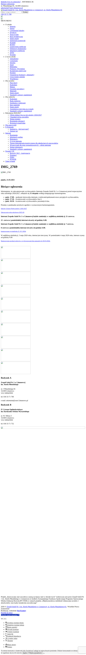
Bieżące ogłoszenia (7, 4)
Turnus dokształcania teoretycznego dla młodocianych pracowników (34, 143)
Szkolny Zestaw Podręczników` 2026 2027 (14, 208)
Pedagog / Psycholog (17, 69)
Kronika (13, 55)
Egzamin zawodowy (17, 89)
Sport (12, 65)
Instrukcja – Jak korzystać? (19, 129)
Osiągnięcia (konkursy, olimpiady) (22, 75)
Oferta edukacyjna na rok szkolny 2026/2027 (26, 115)
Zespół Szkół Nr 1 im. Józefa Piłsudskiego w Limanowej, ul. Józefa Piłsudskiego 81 (37, 607)
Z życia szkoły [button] (10, 57)
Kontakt (13, 43)
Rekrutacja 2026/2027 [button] (13, 113)
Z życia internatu (16, 141)
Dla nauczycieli (10, 125)
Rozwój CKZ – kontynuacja (20, 153)
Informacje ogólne (16, 137)
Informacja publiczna (17, 51)
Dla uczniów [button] (9, 81)
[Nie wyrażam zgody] (44, 653)
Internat (8, 133)
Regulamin (14, 135)
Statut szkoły (14, 39)
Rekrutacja (13, 139)
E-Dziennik (9, 127)
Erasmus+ (13, 155)
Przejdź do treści (7, 613)
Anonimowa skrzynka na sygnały (22, 109)
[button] (6, 21)
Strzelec (12, 63)
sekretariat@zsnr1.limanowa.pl (12, 8)
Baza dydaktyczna (16, 37)
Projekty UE (9, 151)
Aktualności (14, 59)
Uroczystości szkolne (17, 77)
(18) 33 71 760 (6, 14)
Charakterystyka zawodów (19, 117)
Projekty (13, 73)
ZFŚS (12, 53)
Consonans (14, 61)
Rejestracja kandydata (17, 123)
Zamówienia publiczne (18, 47)
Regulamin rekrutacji (17, 121)
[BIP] (2, 16)
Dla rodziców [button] (10, 97)
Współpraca (14, 79)
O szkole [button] (8, 24)
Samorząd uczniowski (17, 41)
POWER (13, 159)
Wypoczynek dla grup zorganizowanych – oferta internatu (30, 145)
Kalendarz (13, 85)
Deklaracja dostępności (18, 49)
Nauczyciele (14, 35)
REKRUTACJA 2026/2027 (11, 2)
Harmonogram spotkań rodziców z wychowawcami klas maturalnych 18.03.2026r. (25, 241)
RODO (12, 45)
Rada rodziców (15, 101)
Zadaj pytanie (10, 161)
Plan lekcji (13, 83)
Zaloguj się (14, 131)
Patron (12, 28)
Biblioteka (13, 67)
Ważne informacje (16, 147)
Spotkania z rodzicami (18, 103)
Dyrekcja (13, 33)
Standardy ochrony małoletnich (21, 95)
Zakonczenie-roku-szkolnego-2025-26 (12, 212)
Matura (12, 87)
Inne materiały (15, 105)
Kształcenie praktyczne (18, 71)
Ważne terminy (15, 119)
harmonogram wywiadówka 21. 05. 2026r (13, 231)
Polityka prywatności (35, 653)
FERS (12, 157)
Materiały (13, 91)
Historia (12, 26)
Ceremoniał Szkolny (17, 31)
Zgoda (25, 653)
